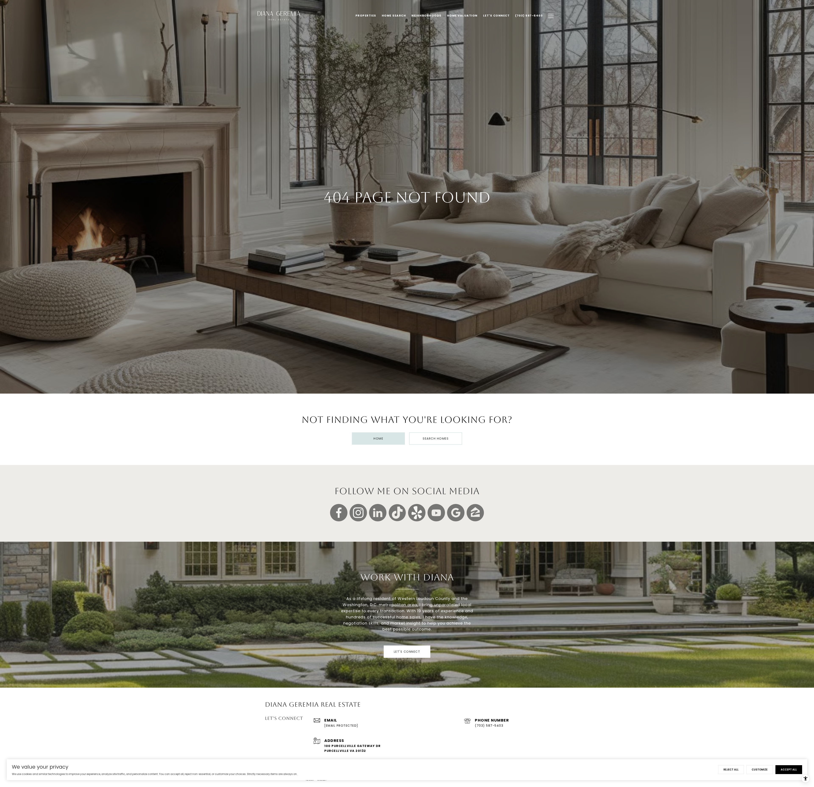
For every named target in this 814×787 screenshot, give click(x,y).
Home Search (394, 16)
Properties (365, 16)
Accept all (789, 769)
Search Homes (436, 438)
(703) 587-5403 (489, 725)
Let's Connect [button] (407, 652)
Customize (760, 769)
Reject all (731, 769)
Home (378, 438)
